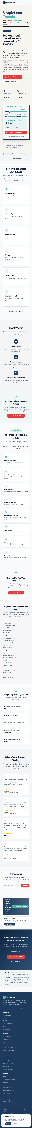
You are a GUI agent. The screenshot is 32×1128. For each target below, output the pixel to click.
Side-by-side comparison (9, 670)
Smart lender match (8, 672)
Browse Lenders (15, 961)
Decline (15, 1123)
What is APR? (6, 653)
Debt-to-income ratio (8, 643)
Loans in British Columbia (9, 625)
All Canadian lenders (8, 668)
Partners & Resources (8, 1050)
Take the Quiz (17, 592)
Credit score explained (9, 655)
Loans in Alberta (7, 628)
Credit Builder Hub (7, 1045)
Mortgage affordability (8, 640)
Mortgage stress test (8, 660)
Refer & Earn (6, 1066)
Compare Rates (8, 924)
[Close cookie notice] (28, 1116)
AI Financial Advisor (8, 1063)
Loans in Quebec (7, 630)
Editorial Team (6, 1085)
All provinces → (7, 632)
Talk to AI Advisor (17, 415)
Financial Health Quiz (8, 1069)
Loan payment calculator (9, 638)
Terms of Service (7, 1101)
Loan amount (8, 109)
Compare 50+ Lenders (14, 77)
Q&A (4, 1096)
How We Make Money (8, 1090)
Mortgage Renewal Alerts (9, 1061)
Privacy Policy (6, 1099)
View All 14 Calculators (15, 311)
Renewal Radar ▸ (18, 20)
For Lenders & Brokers (9, 1079)
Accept (8, 1123)
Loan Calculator (7, 1015)
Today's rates (6, 675)
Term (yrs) (18, 114)
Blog (4, 1042)
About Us (5, 1076)
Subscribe (25, 885)
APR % (6, 114)
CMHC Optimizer (7, 1021)
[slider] (9, 112)
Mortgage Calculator (8, 1018)
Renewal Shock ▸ (7, 20)
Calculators (19, 22)
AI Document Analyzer (8, 1058)
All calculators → (7, 647)
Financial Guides (7, 1039)
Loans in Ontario (7, 623)
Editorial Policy (7, 1087)
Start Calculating (17, 957)
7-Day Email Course (8, 1047)
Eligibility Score (9, 81)
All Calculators (6, 1029)
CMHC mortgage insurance (9, 657)
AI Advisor (5, 24)
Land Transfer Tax (7, 1023)
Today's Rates (6, 1093)
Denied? (5, 22)
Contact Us (5, 1082)
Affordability (6, 1026)
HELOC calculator (7, 645)
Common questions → (8, 677)
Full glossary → (7, 662)
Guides (27, 22)
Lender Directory (7, 1036)
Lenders (11, 22)
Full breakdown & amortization (14, 132)
